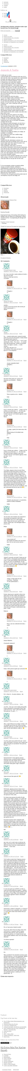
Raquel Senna (7, 405)
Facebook (6, 200)
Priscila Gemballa (8, 553)
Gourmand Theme (6, 1069)
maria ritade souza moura (10, 690)
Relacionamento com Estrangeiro (14, 40)
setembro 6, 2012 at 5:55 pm (11, 407)
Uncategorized (4, 66)
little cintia (6, 772)
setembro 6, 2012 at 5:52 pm (11, 376)
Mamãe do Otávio (8, 301)
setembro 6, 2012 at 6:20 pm (11, 514)
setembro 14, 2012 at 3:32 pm (11, 949)
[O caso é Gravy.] (10, 253)
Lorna (5, 466)
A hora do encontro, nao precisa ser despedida (15, 1027)
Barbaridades (7, 1057)
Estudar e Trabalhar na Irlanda (13, 42)
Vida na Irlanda (7, 1058)
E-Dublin (6, 1055)
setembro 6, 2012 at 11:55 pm (11, 691)
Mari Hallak (7, 374)
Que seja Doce (7, 1054)
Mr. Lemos (6, 904)
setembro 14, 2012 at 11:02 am (14, 653)
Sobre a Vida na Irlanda (9, 1064)
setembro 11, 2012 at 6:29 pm (11, 886)
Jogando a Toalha (9, 70)
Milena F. (6, 855)
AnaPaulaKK (7, 664)
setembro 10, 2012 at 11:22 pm (11, 856)
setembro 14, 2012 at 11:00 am (14, 536)
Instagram (12, 222)
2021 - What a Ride (8, 1034)
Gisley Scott (7, 785)
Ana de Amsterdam (8, 1061)
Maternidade (8, 39)
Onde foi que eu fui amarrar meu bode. (13, 226)
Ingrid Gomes (7, 590)
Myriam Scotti (7, 884)
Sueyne (5, 923)
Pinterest (12, 200)
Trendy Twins (7, 1060)
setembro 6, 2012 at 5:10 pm (11, 302)
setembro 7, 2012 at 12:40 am (11, 704)
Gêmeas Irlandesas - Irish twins (11, 1035)
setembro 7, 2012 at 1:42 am (11, 755)
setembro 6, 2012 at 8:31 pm (11, 591)
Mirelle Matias (7, 719)
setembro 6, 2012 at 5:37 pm (11, 333)
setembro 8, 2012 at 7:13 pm (11, 786)
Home (5, 35)
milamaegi (6, 838)
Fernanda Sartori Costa (10, 270)
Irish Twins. (7, 1036)
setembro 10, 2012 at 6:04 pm (11, 839)
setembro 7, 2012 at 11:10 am (11, 773)
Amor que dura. (8, 1031)
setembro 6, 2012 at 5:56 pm (11, 467)
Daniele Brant (7, 948)
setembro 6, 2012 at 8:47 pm (11, 638)
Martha (5, 332)
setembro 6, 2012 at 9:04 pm (11, 666)
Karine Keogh (5, 212)
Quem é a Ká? (8, 36)
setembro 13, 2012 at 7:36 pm (11, 924)
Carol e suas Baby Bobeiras (10, 1065)
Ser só (5, 1032)
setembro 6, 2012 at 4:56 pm (11, 271)
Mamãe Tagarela (8, 1062)
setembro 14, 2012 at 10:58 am (14, 391)
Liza (5, 512)
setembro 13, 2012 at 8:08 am (11, 906)
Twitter (2, 200)
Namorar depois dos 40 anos (11, 1024)
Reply (20, 271)
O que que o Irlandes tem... (10, 1025)
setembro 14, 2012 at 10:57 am (14, 288)
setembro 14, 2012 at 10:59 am (14, 426)
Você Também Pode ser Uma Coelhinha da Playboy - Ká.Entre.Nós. (14, 1029)
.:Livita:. (6, 753)
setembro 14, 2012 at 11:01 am (14, 576)
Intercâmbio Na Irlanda (11, 37)
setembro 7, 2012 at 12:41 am (11, 721)
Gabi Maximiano (8, 702)
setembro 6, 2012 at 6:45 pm (11, 554)
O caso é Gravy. (6, 258)
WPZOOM (16, 1069)
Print (15, 200)
